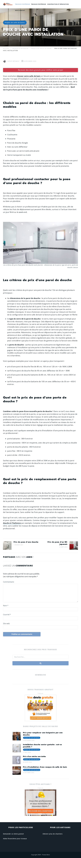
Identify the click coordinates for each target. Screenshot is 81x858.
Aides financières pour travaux (15, 839)
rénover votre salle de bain (28, 76)
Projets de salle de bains (15, 23)
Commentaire (8, 582)
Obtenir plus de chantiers (53, 834)
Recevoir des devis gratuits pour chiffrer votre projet (40, 70)
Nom (5, 605)
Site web (6, 623)
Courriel (7, 614)
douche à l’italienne (12, 523)
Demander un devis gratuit (13, 834)
